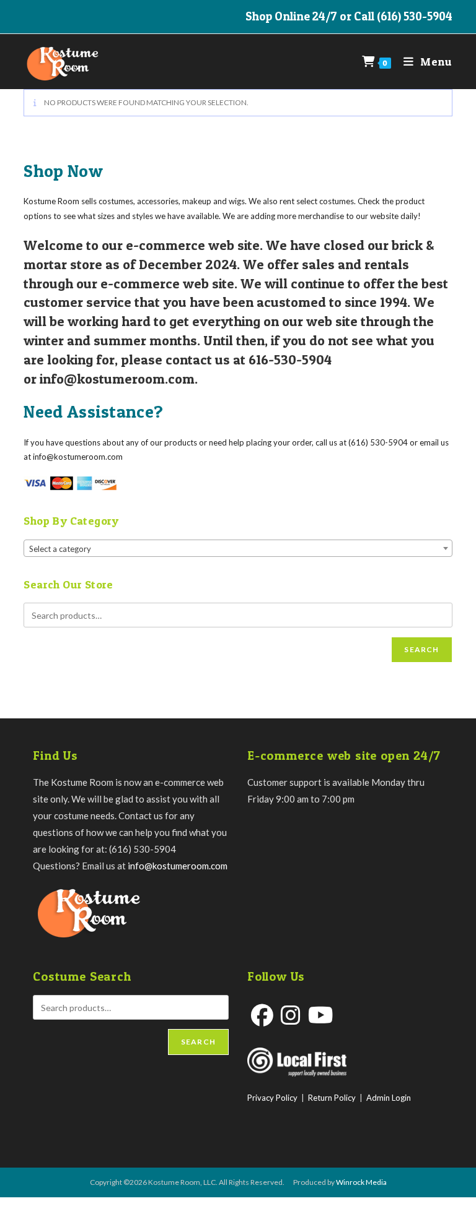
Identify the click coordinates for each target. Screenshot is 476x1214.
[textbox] (237, 548)
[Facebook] (262, 1015)
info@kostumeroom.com (177, 865)
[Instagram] (291, 1015)
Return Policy (332, 1098)
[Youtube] (320, 1015)
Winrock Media (361, 1182)
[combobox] (238, 548)
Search (421, 649)
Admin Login (388, 1098)
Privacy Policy (272, 1098)
